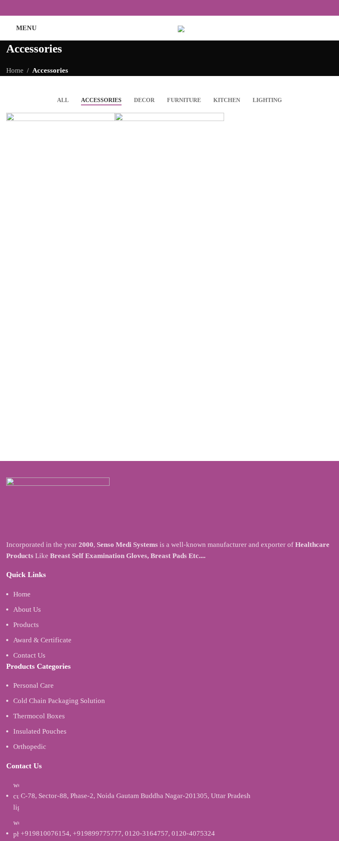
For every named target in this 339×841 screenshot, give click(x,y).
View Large (107, 120)
